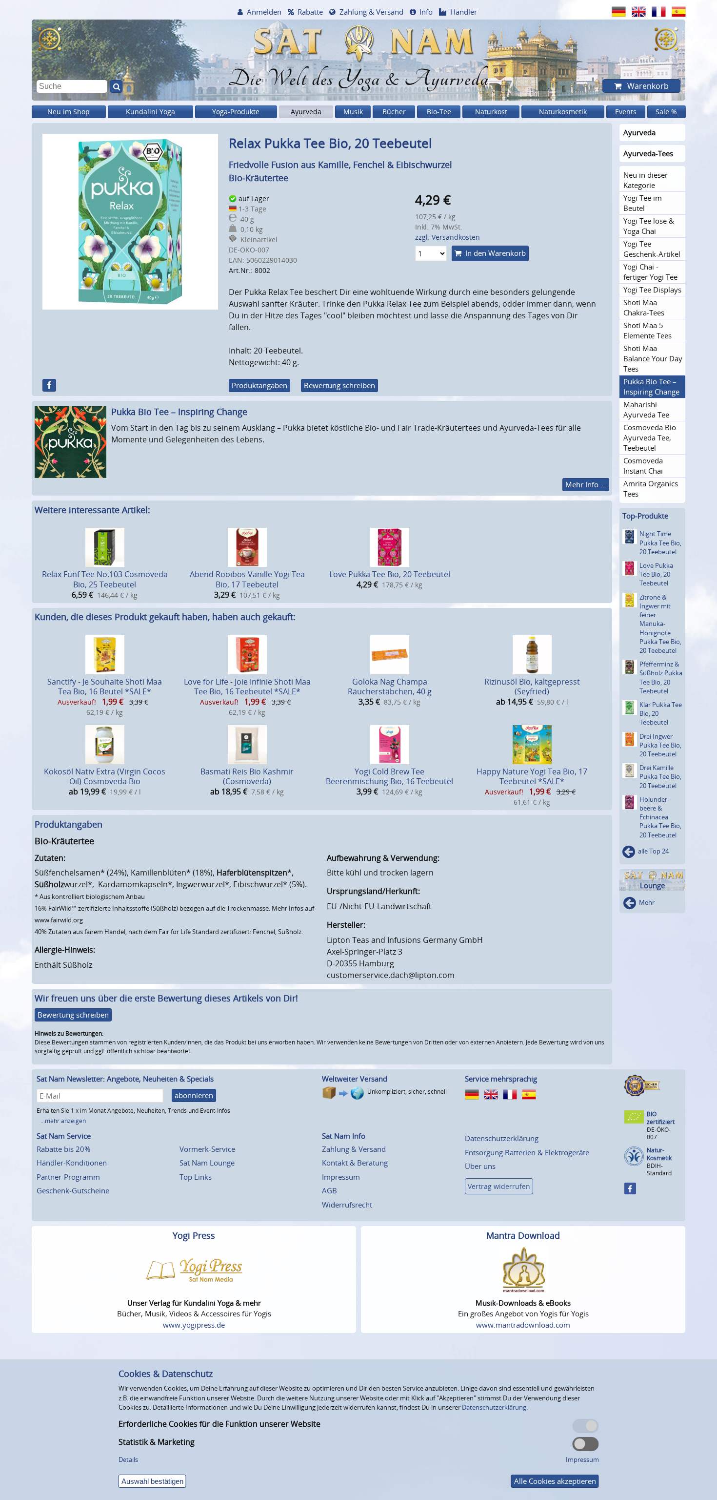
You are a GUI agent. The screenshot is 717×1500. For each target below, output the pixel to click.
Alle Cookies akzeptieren (555, 1481)
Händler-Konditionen (72, 1162)
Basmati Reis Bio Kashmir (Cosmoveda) (247, 776)
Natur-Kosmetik (659, 1154)
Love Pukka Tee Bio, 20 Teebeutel (389, 574)
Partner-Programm (68, 1177)
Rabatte (310, 12)
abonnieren (194, 1095)
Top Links (195, 1177)
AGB (329, 1190)
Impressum (341, 1177)
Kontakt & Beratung (355, 1162)
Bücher (394, 111)
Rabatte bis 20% (63, 1149)
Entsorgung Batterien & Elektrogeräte (527, 1152)
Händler (463, 12)
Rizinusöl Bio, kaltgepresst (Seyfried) (532, 686)
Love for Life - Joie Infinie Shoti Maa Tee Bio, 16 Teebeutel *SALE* (247, 686)
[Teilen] (49, 385)
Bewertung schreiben (339, 385)
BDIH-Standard (659, 1169)
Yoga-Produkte (235, 111)
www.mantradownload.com (523, 1325)
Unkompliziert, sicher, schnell (407, 1091)
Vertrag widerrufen (499, 1186)
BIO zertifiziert (661, 1118)
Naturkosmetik (563, 111)
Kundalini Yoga (150, 111)
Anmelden (264, 12)
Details (128, 1459)
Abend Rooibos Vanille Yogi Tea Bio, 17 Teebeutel (247, 579)
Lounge (652, 885)
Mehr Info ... (585, 484)
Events (626, 111)
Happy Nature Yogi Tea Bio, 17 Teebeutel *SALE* (532, 776)
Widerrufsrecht (347, 1204)
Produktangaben (259, 385)
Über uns (480, 1166)
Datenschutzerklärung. (495, 1407)
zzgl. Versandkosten (447, 237)
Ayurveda (306, 111)
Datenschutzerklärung (501, 1138)
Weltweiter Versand (354, 1078)
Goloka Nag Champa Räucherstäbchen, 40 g (390, 686)
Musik (353, 111)
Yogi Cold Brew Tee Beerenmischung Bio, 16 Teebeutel (389, 776)
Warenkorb (647, 86)
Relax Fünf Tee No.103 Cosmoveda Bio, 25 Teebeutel (105, 579)
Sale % (666, 111)
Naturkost (491, 111)
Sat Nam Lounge (207, 1162)
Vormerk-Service (207, 1149)
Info (426, 12)
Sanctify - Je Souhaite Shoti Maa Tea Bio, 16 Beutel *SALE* (104, 686)
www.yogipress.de (194, 1325)
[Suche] (116, 86)
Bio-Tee (439, 111)
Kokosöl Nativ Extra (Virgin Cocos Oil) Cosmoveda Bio (104, 776)
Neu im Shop (68, 111)
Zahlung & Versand (371, 12)
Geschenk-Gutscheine (73, 1190)
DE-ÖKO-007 (659, 1133)
